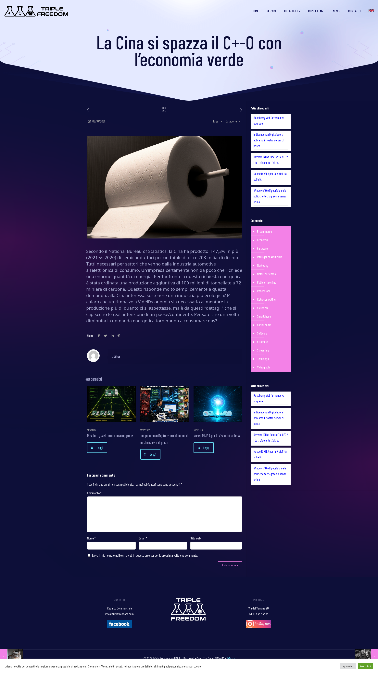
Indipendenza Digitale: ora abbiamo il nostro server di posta (164, 439)
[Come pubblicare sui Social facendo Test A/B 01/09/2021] (11, 657)
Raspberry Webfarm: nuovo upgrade (110, 436)
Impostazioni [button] (348, 666)
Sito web (195, 538)
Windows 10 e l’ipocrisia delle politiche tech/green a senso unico (270, 196)
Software (262, 333)
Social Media (264, 325)
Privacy (231, 658)
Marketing (262, 265)
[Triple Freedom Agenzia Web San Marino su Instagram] (258, 627)
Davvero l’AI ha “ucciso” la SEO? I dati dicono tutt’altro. (271, 160)
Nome (91, 538)
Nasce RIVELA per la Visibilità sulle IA (217, 436)
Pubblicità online (266, 282)
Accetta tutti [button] (365, 666)
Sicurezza (263, 308)
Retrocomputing (266, 299)
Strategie (262, 342)
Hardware (262, 248)
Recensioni (263, 291)
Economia (262, 240)
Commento (94, 493)
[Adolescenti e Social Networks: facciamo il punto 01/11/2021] (366, 657)
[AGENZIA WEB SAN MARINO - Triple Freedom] (36, 11)
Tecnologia (263, 359)
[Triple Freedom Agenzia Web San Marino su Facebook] (119, 627)
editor (116, 356)
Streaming (263, 350)
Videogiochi (264, 367)
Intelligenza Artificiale (269, 257)
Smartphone (264, 316)
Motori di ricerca (266, 274)
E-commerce (264, 231)
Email (143, 538)
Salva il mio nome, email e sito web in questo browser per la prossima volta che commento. (145, 555)
